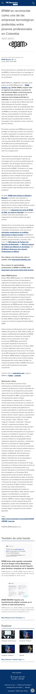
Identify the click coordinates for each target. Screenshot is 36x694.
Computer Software (25, 641)
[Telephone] (33, 3)
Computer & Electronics (9, 641)
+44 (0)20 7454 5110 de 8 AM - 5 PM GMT (18, 678)
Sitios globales (17, 673)
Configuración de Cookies (14, 687)
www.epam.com (18, 373)
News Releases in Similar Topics (12, 660)
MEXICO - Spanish (7, 38)
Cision (21, 691)
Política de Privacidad (24, 685)
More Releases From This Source (12, 618)
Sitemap (27, 687)
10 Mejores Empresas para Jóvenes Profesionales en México (14, 250)
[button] (18, 44)
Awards (22, 655)
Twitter (10, 375)
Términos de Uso (9, 685)
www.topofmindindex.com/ (21, 259)
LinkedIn (18, 375)
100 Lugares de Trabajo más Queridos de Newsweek (15, 243)
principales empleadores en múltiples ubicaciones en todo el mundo (15, 233)
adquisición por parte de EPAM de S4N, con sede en (17, 211)
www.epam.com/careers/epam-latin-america (18, 270)
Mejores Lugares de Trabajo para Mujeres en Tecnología (18, 245)
